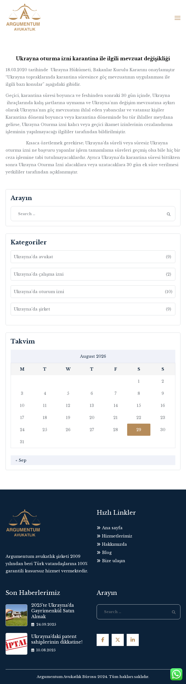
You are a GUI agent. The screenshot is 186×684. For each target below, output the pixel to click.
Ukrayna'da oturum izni (93, 291)
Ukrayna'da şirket (92, 309)
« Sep (21, 460)
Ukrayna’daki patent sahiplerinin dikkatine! (57, 639)
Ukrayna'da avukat (92, 256)
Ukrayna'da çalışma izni (92, 274)
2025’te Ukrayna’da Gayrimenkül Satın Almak (52, 611)
